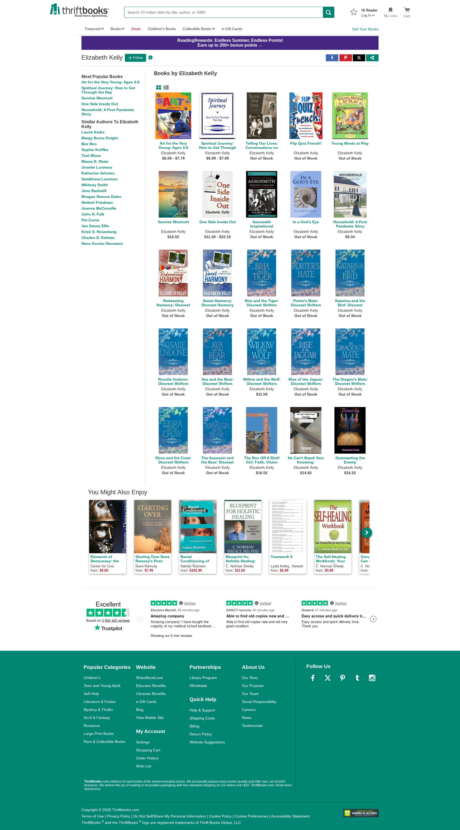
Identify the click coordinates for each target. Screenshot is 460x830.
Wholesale (198, 685)
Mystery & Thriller (98, 709)
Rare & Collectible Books (104, 741)
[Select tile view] (165, 87)
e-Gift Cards (146, 701)
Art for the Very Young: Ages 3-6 (110, 82)
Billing (194, 726)
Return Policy (201, 734)
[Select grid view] (157, 87)
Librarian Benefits (151, 693)
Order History (147, 758)
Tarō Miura (91, 155)
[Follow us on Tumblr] (357, 678)
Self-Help (91, 693)
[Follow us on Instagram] (372, 678)
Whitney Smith (94, 185)
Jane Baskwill (93, 191)
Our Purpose (253, 685)
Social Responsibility (259, 701)
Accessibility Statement (290, 816)
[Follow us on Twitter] (327, 678)
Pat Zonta (90, 220)
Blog (139, 709)
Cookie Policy (220, 816)
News (246, 717)
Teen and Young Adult (102, 685)
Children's (92, 678)
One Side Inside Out (99, 104)
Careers (249, 709)
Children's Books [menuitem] (162, 29)
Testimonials (252, 725)
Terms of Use (92, 816)
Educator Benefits (151, 685)
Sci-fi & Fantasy (97, 717)
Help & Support (202, 710)
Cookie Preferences (251, 816)
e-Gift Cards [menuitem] (232, 29)
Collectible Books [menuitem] (197, 29)
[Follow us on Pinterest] (342, 678)
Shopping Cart (148, 750)
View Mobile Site (150, 717)
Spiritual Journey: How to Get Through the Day (108, 90)
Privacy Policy (118, 816)
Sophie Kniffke (94, 150)
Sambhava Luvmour (99, 179)
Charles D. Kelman (98, 237)
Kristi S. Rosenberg (99, 232)
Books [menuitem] (115, 29)
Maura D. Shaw (94, 161)
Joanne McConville (98, 208)
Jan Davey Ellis (95, 226)
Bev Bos (89, 144)
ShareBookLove (149, 678)
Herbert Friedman (97, 202)
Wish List (143, 766)
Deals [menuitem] (136, 29)
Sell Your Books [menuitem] (365, 29)
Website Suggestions (207, 742)
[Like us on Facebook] (312, 678)
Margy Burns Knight (99, 138)
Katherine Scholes (98, 173)
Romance (92, 725)
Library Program (203, 678)
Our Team (250, 693)
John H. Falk (92, 214)
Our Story (250, 678)
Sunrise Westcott (97, 98)
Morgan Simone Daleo (101, 196)
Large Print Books (99, 733)
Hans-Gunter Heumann (102, 243)
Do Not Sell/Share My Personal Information (169, 816)
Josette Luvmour (96, 167)
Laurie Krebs (93, 132)
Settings (143, 742)
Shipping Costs (202, 718)
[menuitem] (369, 11)
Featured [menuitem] (92, 29)
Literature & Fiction (100, 701)
